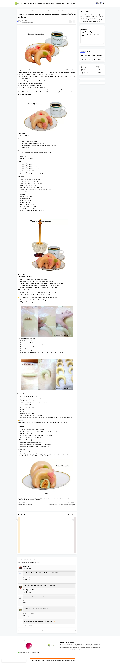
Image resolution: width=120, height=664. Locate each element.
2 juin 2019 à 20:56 (27, 568)
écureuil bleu (26, 579)
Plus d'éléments (72, 515)
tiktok (99, 59)
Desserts (39, 3)
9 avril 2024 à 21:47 (27, 617)
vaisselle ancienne (26, 11)
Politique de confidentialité (92, 35)
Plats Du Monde (60, 3)
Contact (87, 38)
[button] (97, 3)
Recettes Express (48, 3)
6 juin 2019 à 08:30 (27, 604)
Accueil (19, 11)
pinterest (99, 55)
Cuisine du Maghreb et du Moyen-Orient (44, 498)
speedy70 (25, 591)
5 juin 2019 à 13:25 (27, 592)
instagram (87, 59)
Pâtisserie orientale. (66, 498)
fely (24, 615)
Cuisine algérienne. (27, 498)
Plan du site (88, 41)
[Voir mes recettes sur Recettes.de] (28, 646)
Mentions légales (89, 32)
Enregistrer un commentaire (47, 630)
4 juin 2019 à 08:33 (27, 581)
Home (25, 3)
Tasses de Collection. (23, 499)
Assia (24, 602)
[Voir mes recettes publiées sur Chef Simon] (29, 652)
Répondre (25, 625)
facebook (87, 55)
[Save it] (70, 21)
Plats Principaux (71, 3)
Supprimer (31, 625)
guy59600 (26, 566)
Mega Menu (32, 3)
